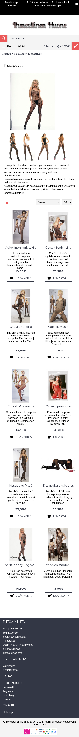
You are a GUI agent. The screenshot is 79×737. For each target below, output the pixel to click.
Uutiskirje (8, 712)
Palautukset (9, 640)
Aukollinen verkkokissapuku (21, 247)
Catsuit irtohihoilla (58, 247)
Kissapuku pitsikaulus (58, 485)
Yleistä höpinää (11, 648)
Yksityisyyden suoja (14, 636)
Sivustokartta (10, 670)
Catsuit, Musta (58, 327)
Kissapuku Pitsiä (20, 485)
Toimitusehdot (10, 632)
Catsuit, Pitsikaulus (20, 406)
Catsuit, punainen (58, 406)
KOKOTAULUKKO (13, 683)
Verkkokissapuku (58, 565)
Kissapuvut (34, 54)
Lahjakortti (8, 687)
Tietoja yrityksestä (13, 628)
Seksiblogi (8, 695)
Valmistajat (9, 665)
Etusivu (6, 54)
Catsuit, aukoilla (21, 327)
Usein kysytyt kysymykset (18, 644)
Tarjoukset (8, 691)
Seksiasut (19, 54)
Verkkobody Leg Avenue (21, 565)
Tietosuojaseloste (12, 652)
